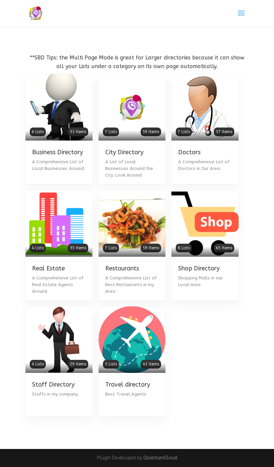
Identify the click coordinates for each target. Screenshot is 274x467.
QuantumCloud (160, 458)
